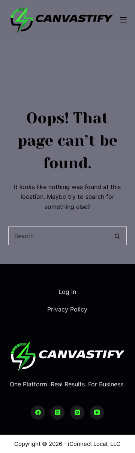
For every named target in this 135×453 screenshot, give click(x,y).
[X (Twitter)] (58, 412)
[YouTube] (97, 412)
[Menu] (123, 19)
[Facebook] (38, 412)
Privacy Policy (67, 309)
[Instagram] (77, 412)
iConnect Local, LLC (94, 443)
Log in (67, 291)
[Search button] (117, 235)
